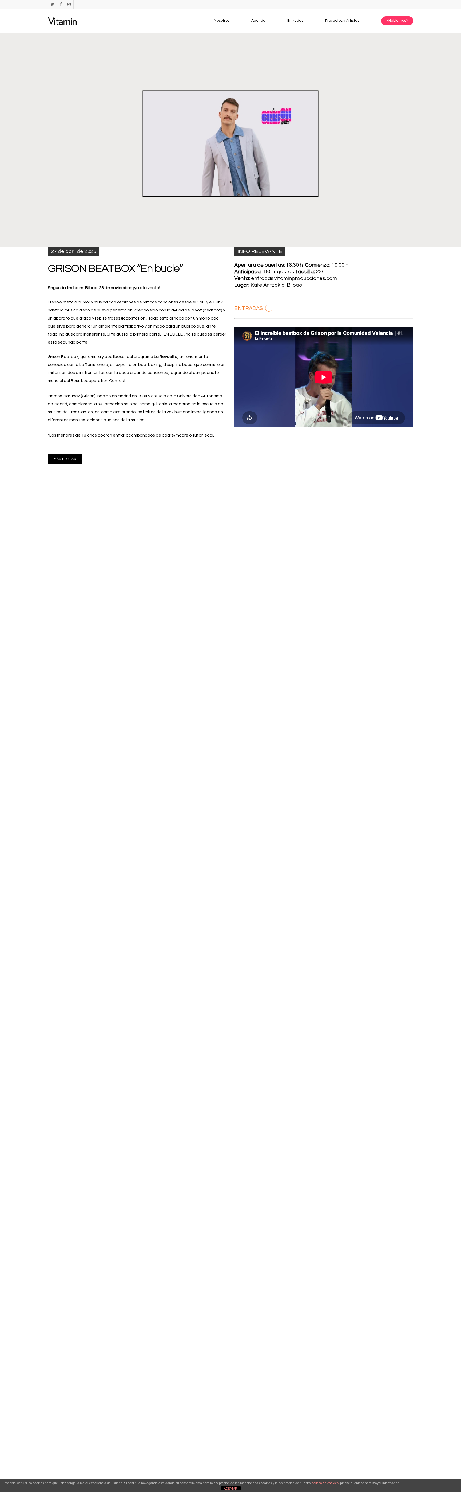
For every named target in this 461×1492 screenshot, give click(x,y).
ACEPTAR (230, 1488)
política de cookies (325, 1483)
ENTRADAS (248, 308)
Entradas (295, 20)
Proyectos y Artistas (342, 20)
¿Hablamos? (397, 20)
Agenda (258, 20)
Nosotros (221, 20)
